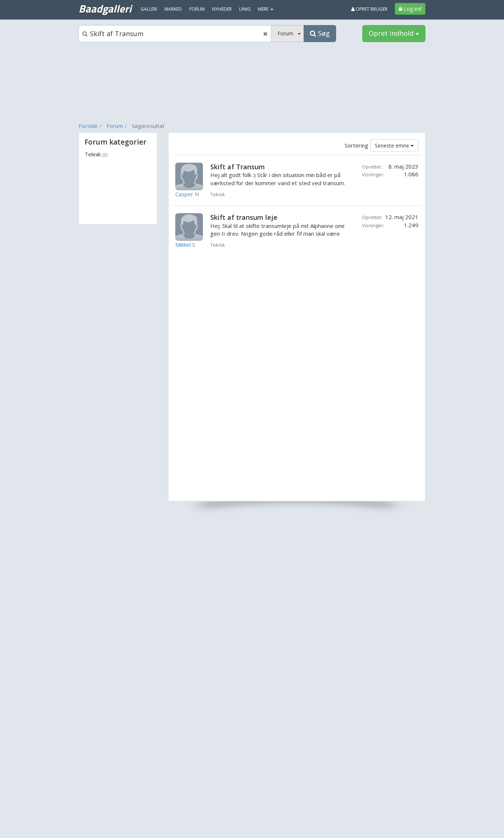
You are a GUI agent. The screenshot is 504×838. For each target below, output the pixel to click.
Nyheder (222, 9)
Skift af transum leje (243, 217)
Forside (88, 125)
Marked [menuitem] (173, 9)
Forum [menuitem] (197, 9)
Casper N (187, 194)
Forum (115, 125)
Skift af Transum (237, 166)
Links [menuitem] (245, 9)
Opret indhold (392, 33)
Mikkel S (185, 244)
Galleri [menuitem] (149, 9)
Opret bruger (371, 9)
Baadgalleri (105, 8)
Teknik (95, 154)
